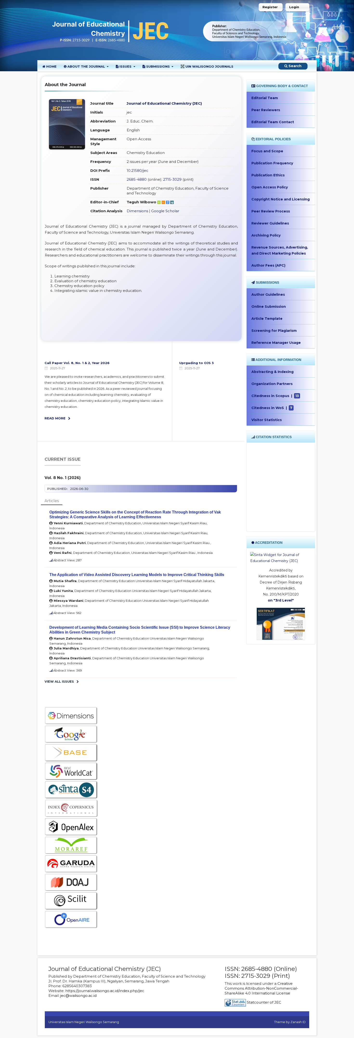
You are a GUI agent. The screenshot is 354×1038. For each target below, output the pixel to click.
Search (295, 66)
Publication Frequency (272, 163)
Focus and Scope (267, 151)
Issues (125, 66)
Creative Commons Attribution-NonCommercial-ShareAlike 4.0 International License (261, 988)
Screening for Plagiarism (274, 330)
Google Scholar (165, 211)
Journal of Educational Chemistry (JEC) (164, 103)
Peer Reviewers (265, 110)
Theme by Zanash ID (290, 1022)
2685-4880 (137, 179)
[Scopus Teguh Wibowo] (164, 202)
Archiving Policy (266, 235)
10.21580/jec (137, 170)
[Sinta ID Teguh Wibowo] (172, 202)
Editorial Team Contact (272, 122)
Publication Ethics (268, 175)
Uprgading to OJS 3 (196, 363)
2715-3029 (172, 179)
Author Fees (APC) (268, 265)
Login (294, 7)
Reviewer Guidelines (270, 223)
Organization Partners (272, 384)
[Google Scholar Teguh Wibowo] (168, 202)
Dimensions (137, 211)
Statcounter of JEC (264, 1002)
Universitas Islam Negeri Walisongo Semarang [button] (83, 1022)
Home (51, 66)
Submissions (158, 66)
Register (270, 7)
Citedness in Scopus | (275, 396)
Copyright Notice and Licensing (280, 199)
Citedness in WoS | (271, 408)
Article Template (266, 318)
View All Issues (59, 681)
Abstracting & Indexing (272, 372)
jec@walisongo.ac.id (78, 995)
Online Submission (268, 306)
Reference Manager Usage (276, 342)
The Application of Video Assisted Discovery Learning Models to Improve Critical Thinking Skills (136, 575)
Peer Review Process (270, 211)
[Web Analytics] (235, 1002)
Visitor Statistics (266, 420)
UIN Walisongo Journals (208, 66)
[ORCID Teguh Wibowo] (159, 202)
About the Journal (86, 66)
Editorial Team (264, 98)
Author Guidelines (268, 294)
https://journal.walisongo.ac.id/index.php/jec (104, 990)
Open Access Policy (269, 187)
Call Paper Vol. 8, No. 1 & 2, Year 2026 (77, 363)
